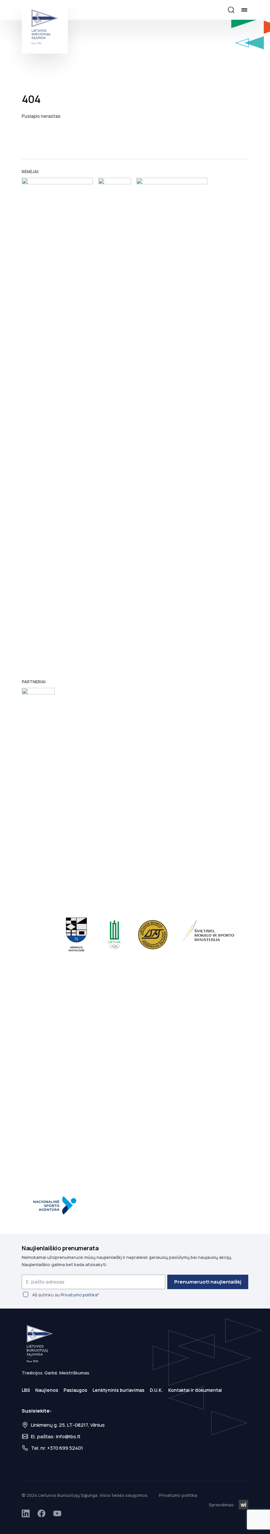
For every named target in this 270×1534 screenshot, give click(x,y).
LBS (26, 1390)
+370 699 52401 (65, 1447)
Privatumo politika (79, 1295)
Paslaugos (75, 1390)
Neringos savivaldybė (76, 935)
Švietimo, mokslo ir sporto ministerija (210, 935)
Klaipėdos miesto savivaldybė (38, 935)
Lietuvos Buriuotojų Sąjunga (45, 27)
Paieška (231, 10)
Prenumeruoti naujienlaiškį (207, 1281)
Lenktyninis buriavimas (119, 1390)
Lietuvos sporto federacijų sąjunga (152, 935)
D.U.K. (156, 1390)
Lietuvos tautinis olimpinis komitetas (114, 935)
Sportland (171, 424)
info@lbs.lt (68, 1436)
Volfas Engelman (57, 424)
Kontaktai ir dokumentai (195, 1390)
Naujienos (46, 1390)
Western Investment (243, 1504)
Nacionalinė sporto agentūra (57, 1205)
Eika (114, 424)
